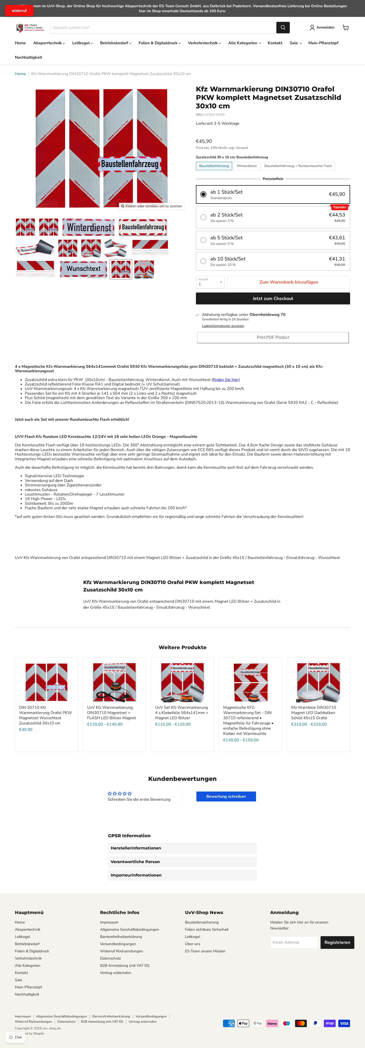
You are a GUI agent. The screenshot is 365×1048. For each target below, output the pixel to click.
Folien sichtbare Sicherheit (206, 929)
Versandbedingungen (118, 943)
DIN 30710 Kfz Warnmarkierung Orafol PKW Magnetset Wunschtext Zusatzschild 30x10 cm (45, 715)
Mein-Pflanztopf (323, 43)
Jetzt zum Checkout (273, 298)
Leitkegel (81, 43)
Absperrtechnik (48, 43)
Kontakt (275, 43)
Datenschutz (110, 958)
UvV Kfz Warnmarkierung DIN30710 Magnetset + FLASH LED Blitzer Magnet (111, 713)
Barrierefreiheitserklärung (121, 936)
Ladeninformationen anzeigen (223, 326)
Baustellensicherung (202, 922)
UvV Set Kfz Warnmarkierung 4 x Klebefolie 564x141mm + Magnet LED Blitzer (181, 713)
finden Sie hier (226, 379)
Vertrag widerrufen (115, 972)
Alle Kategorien (243, 43)
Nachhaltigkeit (28, 57)
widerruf (19, 10)
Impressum (109, 922)
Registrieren (337, 942)
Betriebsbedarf (114, 43)
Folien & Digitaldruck (159, 43)
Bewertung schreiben (226, 796)
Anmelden (325, 27)
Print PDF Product (273, 337)
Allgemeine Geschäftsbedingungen (129, 929)
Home (20, 43)
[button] (273, 194)
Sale (294, 43)
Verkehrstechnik (203, 43)
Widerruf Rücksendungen (121, 951)
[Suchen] (283, 27)
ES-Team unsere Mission (205, 951)
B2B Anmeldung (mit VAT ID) (124, 965)
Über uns (192, 943)
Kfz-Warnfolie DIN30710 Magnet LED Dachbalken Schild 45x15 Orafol (313, 713)
